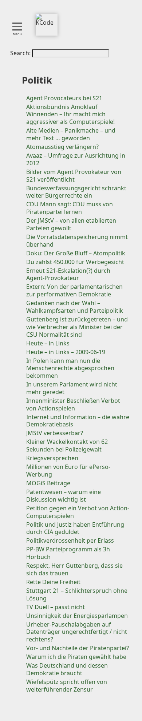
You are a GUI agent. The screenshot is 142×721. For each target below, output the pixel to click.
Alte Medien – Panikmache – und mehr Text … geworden (70, 134)
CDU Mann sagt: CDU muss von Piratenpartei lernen (69, 208)
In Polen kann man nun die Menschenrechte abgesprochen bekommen (70, 368)
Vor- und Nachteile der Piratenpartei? (77, 648)
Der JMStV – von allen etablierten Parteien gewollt (71, 224)
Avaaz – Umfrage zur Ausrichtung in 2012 (75, 159)
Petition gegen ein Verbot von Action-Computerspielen (77, 512)
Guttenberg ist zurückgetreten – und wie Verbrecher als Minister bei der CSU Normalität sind (77, 327)
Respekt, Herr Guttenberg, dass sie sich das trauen (74, 569)
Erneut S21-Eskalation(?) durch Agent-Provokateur (68, 274)
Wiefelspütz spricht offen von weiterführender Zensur (66, 685)
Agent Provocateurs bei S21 (64, 98)
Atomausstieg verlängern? (62, 147)
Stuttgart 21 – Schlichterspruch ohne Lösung (76, 594)
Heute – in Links (48, 343)
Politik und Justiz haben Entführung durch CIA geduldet (75, 528)
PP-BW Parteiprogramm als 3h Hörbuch (68, 553)
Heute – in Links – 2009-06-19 (65, 352)
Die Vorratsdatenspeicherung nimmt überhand (77, 240)
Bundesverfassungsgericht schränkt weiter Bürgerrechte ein (76, 192)
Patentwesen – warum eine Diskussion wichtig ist (63, 495)
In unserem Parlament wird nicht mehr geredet (71, 388)
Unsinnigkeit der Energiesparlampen (77, 616)
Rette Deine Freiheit (53, 582)
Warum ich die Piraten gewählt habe (76, 657)
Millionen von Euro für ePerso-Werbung (68, 470)
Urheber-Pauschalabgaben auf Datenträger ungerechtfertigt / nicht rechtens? (76, 632)
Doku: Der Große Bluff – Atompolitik (75, 253)
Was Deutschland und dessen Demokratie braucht (67, 669)
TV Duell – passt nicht (55, 607)
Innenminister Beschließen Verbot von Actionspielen (73, 404)
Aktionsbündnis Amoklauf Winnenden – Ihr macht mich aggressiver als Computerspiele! (70, 114)
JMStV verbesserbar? (54, 433)
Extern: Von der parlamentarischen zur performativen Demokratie (74, 290)
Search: (21, 53)
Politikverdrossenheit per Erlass (70, 540)
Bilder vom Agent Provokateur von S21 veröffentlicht (73, 175)
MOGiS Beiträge (48, 483)
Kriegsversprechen (52, 458)
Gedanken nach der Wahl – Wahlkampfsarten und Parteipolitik (74, 307)
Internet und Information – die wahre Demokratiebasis (77, 421)
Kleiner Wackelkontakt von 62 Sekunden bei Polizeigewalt (67, 445)
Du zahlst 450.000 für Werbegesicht (75, 262)
